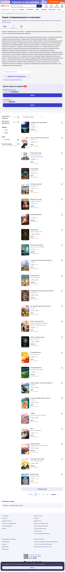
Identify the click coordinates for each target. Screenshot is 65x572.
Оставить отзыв (13, 28)
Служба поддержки (7, 526)
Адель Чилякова (34, 339)
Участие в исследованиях (9, 523)
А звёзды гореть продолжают (38, 122)
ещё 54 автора (6, 22)
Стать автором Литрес (40, 528)
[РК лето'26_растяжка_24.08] (32, 2)
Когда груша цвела (35, 153)
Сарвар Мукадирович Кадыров (39, 323)
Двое (31, 428)
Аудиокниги (52, 9)
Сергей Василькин (35, 277)
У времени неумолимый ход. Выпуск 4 (41, 260)
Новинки (22, 9)
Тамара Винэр (34, 186)
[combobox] (23, 6)
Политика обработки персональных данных (46, 541)
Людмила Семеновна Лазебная (39, 445)
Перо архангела (35, 443)
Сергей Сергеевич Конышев (38, 415)
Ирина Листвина (34, 476)
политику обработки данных (54, 564)
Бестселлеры (5, 541)
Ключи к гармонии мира (37, 337)
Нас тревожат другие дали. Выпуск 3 (40, 306)
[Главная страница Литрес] (5, 6)
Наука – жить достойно (36, 321)
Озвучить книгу (38, 531)
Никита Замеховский (36, 231)
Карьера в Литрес (7, 521)
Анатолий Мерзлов (35, 155)
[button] (54, 494)
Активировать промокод (9, 539)
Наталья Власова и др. (36, 461)
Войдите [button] (5, 505)
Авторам (36, 518)
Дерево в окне (34, 474)
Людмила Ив (33, 292)
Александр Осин (34, 354)
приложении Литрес (35, 556)
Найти (39, 6)
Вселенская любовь (35, 214)
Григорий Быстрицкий (36, 369)
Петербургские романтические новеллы (41, 291)
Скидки (37, 9)
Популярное (29, 9)
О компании (5, 516)
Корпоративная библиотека (41, 533)
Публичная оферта (39, 539)
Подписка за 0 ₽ (5, 9)
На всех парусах (35, 275)
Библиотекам (37, 521)
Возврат (4, 528)
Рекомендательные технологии (42, 546)
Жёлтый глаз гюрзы (35, 199)
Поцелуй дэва (34, 169)
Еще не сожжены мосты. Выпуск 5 (39, 137)
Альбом (32, 413)
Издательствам (38, 516)
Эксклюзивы (5, 549)
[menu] (32, 117)
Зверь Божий (34, 230)
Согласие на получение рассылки (43, 544)
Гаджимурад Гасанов (36, 201)
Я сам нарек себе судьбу (37, 459)
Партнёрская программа (41, 526)
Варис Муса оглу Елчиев (37, 247)
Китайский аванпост (36, 367)
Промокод (14, 9)
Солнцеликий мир (35, 352)
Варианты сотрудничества (41, 523)
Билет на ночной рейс (36, 245)
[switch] (17, 117)
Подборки (44, 9)
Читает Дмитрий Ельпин (37, 156)
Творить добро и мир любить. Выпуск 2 (41, 383)
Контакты (4, 518)
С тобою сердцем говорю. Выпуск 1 (40, 398)
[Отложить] (62, 123)
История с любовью (36, 184)
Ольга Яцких (33, 170)
